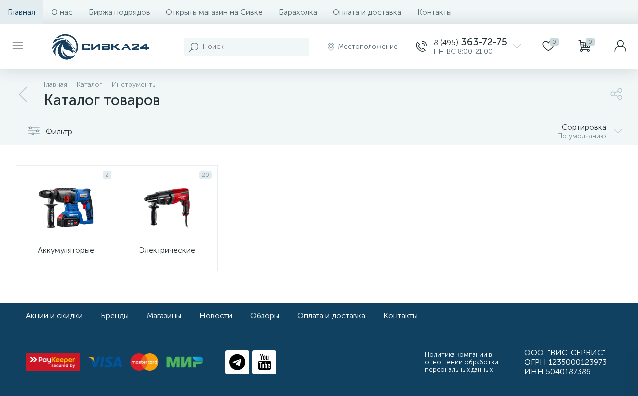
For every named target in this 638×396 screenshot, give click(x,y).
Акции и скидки (54, 315)
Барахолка (298, 12)
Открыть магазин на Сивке (214, 12)
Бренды (115, 315)
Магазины (164, 315)
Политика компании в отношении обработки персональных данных (461, 362)
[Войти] (620, 47)
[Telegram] (237, 362)
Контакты (434, 12)
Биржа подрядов (119, 12)
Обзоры (264, 315)
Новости (215, 315)
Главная (21, 12)
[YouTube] (264, 362)
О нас (62, 12)
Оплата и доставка (367, 12)
